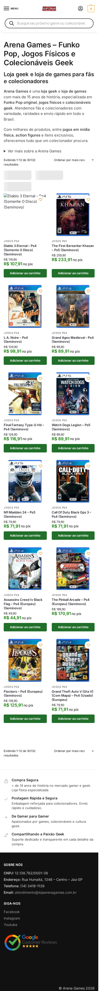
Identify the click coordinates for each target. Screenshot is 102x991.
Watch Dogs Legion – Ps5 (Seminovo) (71, 431)
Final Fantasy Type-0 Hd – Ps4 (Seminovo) (24, 431)
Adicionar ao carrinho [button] (25, 277)
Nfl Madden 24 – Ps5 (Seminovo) (19, 518)
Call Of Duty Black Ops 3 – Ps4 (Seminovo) (71, 518)
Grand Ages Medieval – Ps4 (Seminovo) (73, 344)
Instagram (12, 942)
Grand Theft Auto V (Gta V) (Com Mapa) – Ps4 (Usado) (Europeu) (72, 700)
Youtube (10, 948)
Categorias (44, 174)
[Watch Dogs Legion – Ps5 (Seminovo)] (73, 398)
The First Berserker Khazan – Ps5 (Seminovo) (73, 252)
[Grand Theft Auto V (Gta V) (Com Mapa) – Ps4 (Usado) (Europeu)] (73, 664)
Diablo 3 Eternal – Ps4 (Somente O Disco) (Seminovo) (20, 254)
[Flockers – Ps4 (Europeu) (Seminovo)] (25, 664)
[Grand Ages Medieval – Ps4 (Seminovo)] (73, 310)
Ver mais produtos (49, 749)
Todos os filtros (22, 186)
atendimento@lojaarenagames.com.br (45, 916)
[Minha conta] (80, 8)
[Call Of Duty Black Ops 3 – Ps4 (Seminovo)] (73, 485)
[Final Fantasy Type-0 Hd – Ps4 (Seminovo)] (25, 398)
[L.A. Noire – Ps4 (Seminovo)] (25, 310)
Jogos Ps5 (59, 245)
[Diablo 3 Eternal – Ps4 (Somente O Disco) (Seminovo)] (25, 219)
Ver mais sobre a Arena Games (34, 151)
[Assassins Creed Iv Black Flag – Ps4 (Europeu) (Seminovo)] (25, 573)
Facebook (12, 935)
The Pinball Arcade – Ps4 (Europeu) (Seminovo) (71, 606)
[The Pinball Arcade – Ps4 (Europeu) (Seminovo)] (73, 573)
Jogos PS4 (11, 245)
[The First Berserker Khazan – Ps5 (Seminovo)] (73, 219)
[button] (90, 8)
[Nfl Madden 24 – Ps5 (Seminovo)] (25, 485)
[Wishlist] (40, 203)
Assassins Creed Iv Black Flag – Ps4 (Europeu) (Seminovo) (23, 608)
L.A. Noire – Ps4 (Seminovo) (16, 344)
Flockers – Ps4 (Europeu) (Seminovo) (23, 698)
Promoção (16, 174)
